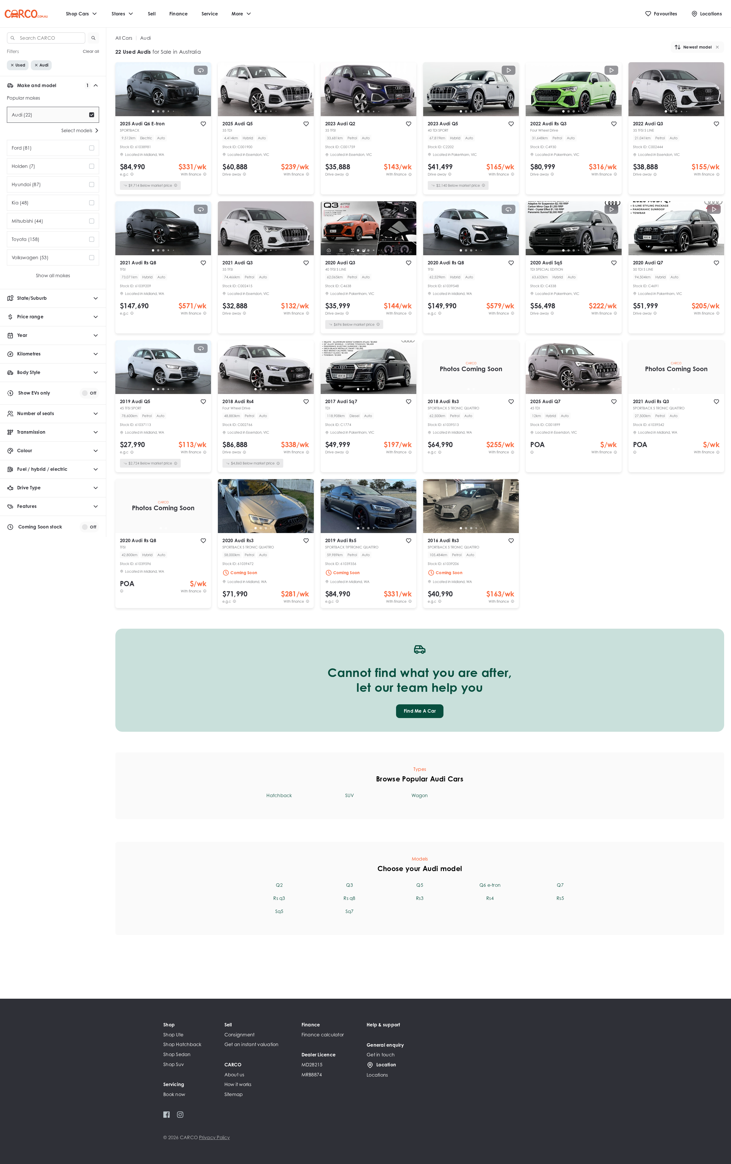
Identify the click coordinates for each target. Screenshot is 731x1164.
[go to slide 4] (168, 111)
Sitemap (233, 1094)
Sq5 (279, 911)
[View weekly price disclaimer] (204, 174)
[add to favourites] (203, 124)
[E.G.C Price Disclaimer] (132, 174)
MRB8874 (312, 1074)
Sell (152, 14)
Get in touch (381, 1055)
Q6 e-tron (490, 885)
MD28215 (312, 1064)
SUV (349, 795)
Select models (76, 130)
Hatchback (279, 795)
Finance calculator (323, 1035)
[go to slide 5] (173, 111)
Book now (174, 1094)
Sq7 (350, 911)
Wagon (419, 795)
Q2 (279, 885)
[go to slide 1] (153, 111)
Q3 (349, 885)
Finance (178, 14)
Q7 (560, 885)
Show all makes (53, 275)
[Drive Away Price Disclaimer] (244, 174)
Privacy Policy (214, 1137)
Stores (118, 14)
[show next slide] (202, 93)
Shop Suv (173, 1064)
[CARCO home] (26, 13)
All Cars (123, 38)
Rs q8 (349, 898)
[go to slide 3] (163, 111)
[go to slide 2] (158, 111)
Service (210, 14)
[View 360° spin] (201, 70)
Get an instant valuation (251, 1044)
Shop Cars (77, 14)
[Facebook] (166, 1114)
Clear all (91, 51)
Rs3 (419, 898)
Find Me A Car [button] (420, 711)
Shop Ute (173, 1035)
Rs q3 (279, 898)
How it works (238, 1084)
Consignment (239, 1035)
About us (234, 1074)
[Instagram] (180, 1114)
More (237, 14)
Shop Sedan (177, 1054)
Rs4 (490, 898)
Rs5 (560, 898)
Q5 (419, 885)
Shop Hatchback (182, 1044)
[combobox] (46, 38)
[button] (93, 38)
